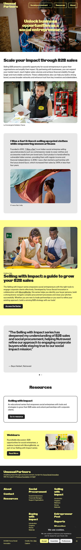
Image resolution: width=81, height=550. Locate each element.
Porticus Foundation (22, 477)
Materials (56, 507)
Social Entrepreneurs (36, 496)
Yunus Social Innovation (51, 475)
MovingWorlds (25, 292)
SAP (34, 477)
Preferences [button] (66, 541)
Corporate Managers (35, 498)
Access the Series (13, 306)
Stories (56, 505)
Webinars (56, 503)
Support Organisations (36, 500)
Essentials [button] (54, 541)
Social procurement (39, 5)
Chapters (56, 500)
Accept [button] (44, 541)
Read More (13, 453)
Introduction (56, 498)
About (73, 5)
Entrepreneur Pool (56, 515)
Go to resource (16, 416)
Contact (9, 494)
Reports (56, 521)
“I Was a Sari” (30, 149)
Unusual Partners (17, 472)
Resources (60, 5)
